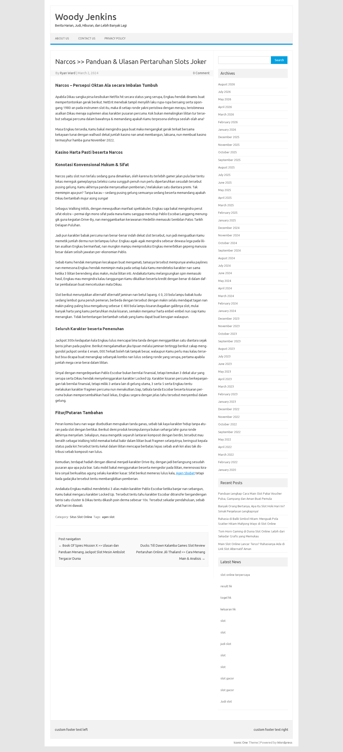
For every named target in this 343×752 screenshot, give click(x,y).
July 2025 (224, 174)
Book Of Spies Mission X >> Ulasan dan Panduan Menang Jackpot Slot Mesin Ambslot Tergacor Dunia (92, 552)
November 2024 (229, 235)
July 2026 (224, 91)
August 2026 (226, 84)
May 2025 (224, 190)
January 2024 (227, 310)
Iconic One (241, 742)
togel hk (225, 597)
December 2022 (228, 409)
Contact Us (86, 38)
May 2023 (224, 371)
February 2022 (228, 462)
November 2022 (229, 416)
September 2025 (229, 159)
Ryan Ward (67, 73)
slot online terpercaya (235, 574)
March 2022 (226, 454)
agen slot (108, 516)
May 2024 (224, 280)
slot (223, 620)
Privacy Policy (115, 38)
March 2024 (226, 295)
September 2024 (229, 250)
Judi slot (226, 701)
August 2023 (226, 348)
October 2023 (227, 333)
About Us (62, 38)
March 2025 (226, 205)
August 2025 (226, 167)
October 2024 (227, 243)
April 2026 (225, 106)
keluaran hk (228, 609)
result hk (226, 586)
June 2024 (225, 273)
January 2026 (227, 129)
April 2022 (225, 446)
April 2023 (225, 379)
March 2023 (226, 386)
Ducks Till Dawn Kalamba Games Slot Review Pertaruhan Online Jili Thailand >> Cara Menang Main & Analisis (170, 552)
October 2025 (227, 152)
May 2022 (224, 439)
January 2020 (227, 469)
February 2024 (228, 303)
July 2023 (224, 356)
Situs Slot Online (81, 516)
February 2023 (228, 394)
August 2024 (226, 258)
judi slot (225, 643)
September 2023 (229, 341)
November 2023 (229, 326)
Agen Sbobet (185, 473)
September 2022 (229, 432)
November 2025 (229, 144)
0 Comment (201, 73)
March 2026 (226, 114)
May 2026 (224, 99)
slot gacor (227, 678)
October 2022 (227, 424)
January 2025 (227, 220)
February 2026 (228, 122)
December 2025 (228, 137)
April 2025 (225, 197)
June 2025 (225, 182)
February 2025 (228, 212)
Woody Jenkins (85, 16)
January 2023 (227, 401)
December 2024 (228, 227)
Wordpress (284, 742)
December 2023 (228, 318)
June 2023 (225, 363)
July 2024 (224, 265)
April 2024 (225, 288)
